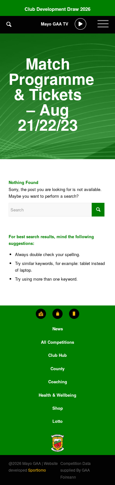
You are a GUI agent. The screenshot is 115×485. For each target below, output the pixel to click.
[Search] (9, 24)
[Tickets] (41, 314)
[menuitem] (9, 28)
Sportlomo (37, 470)
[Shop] (57, 314)
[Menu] (103, 28)
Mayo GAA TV (54, 24)
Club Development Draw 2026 (57, 8)
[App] (74, 314)
